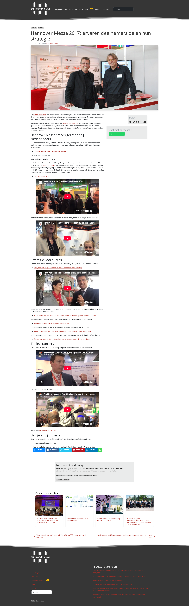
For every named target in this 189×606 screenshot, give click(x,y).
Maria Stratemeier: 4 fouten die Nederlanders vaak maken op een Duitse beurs (63, 331)
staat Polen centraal (70, 123)
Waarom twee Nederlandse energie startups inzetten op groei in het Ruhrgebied (47, 520)
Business (40, 27)
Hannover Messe (39, 115)
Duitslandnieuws (52, 43)
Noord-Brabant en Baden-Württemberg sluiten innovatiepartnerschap (119, 576)
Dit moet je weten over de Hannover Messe (50, 151)
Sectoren (67, 9)
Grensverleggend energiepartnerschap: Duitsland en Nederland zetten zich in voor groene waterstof (139, 521)
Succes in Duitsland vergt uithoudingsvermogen (51, 323)
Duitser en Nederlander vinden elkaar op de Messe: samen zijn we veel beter (62, 339)
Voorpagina (58, 9)
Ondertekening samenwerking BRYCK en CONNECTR (108, 519)
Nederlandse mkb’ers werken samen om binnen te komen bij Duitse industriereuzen (65, 315)
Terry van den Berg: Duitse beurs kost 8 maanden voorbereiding (58, 268)
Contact (106, 9)
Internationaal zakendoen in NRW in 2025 (77, 519)
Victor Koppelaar (49, 165)
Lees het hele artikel (41, 176)
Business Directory (83, 9)
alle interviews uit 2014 (47, 431)
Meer (97, 9)
